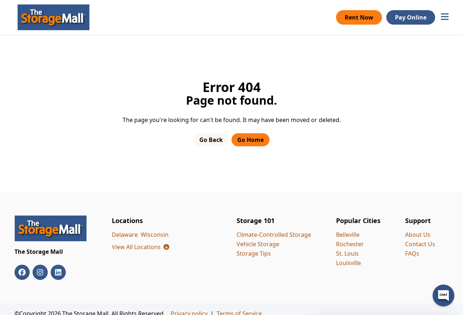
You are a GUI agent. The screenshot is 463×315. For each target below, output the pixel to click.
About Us (417, 235)
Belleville (348, 235)
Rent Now (359, 17)
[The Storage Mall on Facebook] (22, 272)
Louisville (348, 263)
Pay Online (410, 17)
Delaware (125, 235)
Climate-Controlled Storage (274, 235)
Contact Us (420, 244)
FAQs (412, 253)
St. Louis (347, 253)
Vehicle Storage (258, 244)
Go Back (211, 140)
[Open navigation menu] (445, 17)
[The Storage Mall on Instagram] (40, 272)
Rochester (350, 244)
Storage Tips (254, 253)
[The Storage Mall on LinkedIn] (58, 272)
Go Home (250, 140)
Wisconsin (155, 235)
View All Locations (140, 247)
